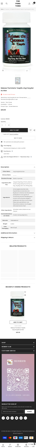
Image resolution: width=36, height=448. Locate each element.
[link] (9, 276)
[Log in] (29, 3)
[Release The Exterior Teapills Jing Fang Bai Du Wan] (18, 306)
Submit (29, 411)
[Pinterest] (12, 418)
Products (7, 9)
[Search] (7, 4)
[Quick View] (25, 295)
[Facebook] (3, 418)
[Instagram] (7, 418)
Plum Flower (9, 102)
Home (2, 9)
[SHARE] (34, 130)
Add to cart (14, 130)
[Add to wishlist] (30, 130)
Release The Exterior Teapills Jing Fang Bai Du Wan (18, 328)
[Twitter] (25, 418)
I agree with (6, 134)
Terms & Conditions (13, 134)
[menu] (2, 4)
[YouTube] (21, 418)
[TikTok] (16, 418)
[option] (18, 41)
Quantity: (3, 121)
